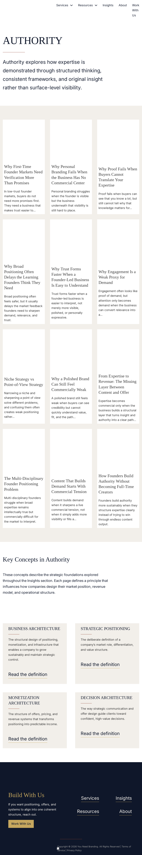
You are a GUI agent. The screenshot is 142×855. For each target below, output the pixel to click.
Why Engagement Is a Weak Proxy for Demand (117, 277)
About (123, 5)
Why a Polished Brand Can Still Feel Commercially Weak (70, 384)
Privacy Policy (74, 850)
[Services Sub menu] (71, 5)
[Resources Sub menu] (96, 5)
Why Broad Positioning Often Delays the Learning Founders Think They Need (22, 277)
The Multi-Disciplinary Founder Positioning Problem (23, 483)
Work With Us (135, 10)
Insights (108, 5)
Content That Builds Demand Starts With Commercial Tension (69, 486)
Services (62, 5)
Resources (85, 5)
